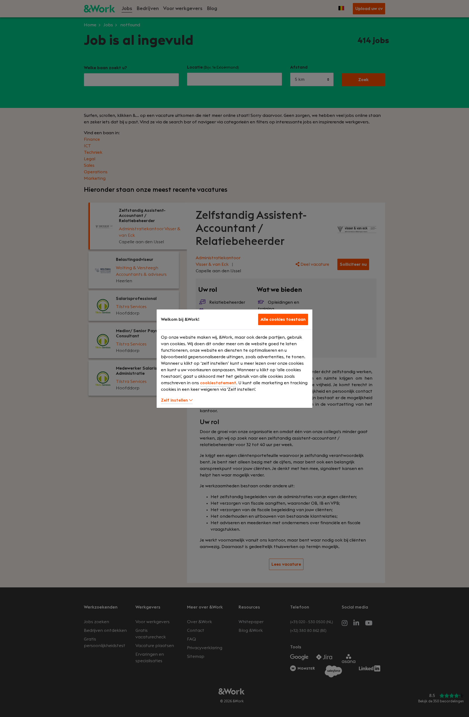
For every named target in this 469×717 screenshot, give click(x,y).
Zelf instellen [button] (175, 400)
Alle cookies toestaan (283, 319)
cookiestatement (218, 383)
